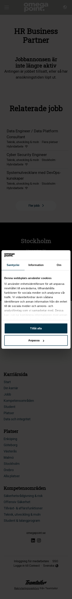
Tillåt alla (36, 328)
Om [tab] (59, 265)
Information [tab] (36, 265)
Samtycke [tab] (13, 265)
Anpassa (34, 340)
